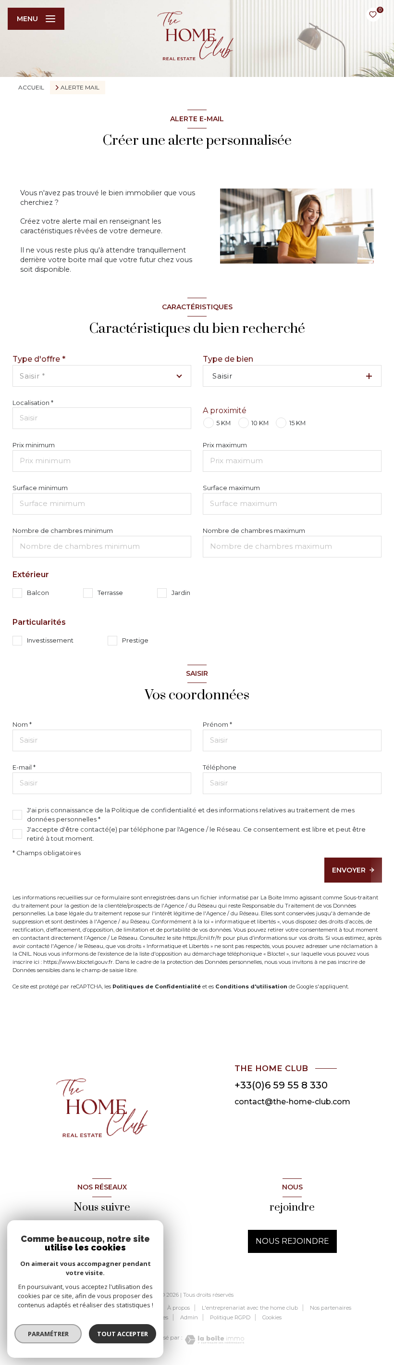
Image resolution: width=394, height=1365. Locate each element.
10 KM (260, 423)
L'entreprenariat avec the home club (250, 1307)
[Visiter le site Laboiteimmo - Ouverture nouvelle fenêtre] (213, 1340)
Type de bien (228, 359)
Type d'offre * (38, 359)
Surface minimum (40, 488)
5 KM (223, 423)
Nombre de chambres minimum (62, 530)
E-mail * (24, 767)
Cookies (272, 1317)
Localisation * (32, 402)
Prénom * (217, 724)
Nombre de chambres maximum (254, 530)
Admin (189, 1317)
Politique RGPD (230, 1317)
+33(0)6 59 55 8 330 (281, 1085)
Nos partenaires (330, 1307)
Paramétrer (48, 1333)
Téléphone (219, 767)
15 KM (297, 423)
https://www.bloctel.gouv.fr (78, 962)
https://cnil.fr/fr (202, 938)
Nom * (22, 724)
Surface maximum (231, 488)
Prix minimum (33, 445)
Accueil (31, 87)
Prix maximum (225, 445)
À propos (178, 1307)
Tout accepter (122, 1333)
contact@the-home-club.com (292, 1101)
